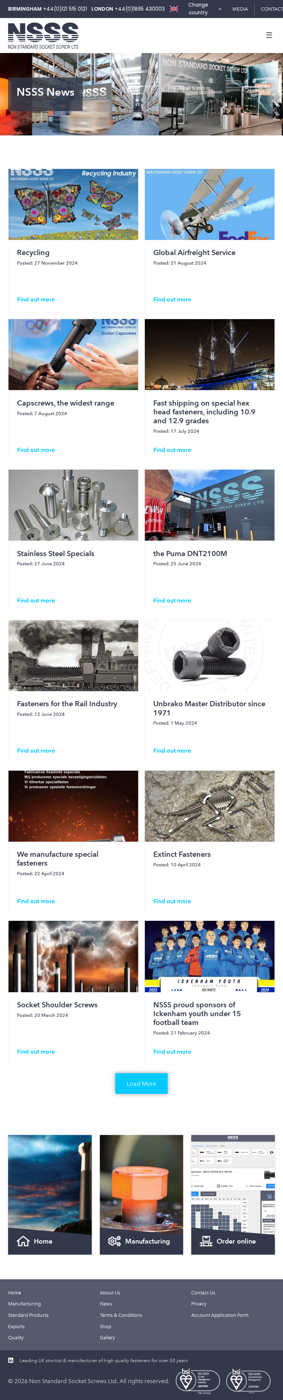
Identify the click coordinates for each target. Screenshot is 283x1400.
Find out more (36, 299)
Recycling (33, 252)
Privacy (198, 1304)
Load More (141, 1083)
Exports (16, 1326)
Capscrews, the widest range (65, 403)
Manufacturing (24, 1304)
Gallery (107, 1337)
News (106, 1304)
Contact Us (203, 1292)
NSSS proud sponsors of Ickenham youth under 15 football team (197, 1013)
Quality (16, 1337)
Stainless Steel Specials (55, 553)
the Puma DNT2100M (190, 553)
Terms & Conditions (121, 1315)
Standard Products (28, 1315)
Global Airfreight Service (194, 252)
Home (14, 1292)
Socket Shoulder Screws (57, 1004)
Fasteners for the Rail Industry (67, 703)
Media (240, 9)
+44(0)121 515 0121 (65, 9)
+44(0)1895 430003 (140, 9)
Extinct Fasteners (182, 854)
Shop (105, 1326)
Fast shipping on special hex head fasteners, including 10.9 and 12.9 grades (204, 412)
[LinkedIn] (10, 1360)
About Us (110, 1292)
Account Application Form (219, 1315)
